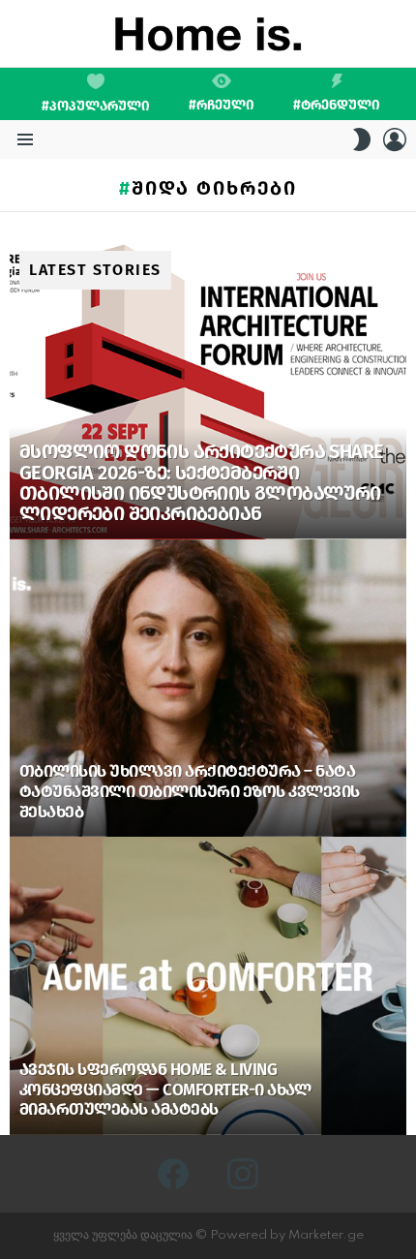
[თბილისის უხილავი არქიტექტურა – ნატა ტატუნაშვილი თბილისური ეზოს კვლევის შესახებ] (208, 688)
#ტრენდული (336, 104)
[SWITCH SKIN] (361, 139)
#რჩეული (221, 104)
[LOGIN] (394, 139)
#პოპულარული (96, 106)
